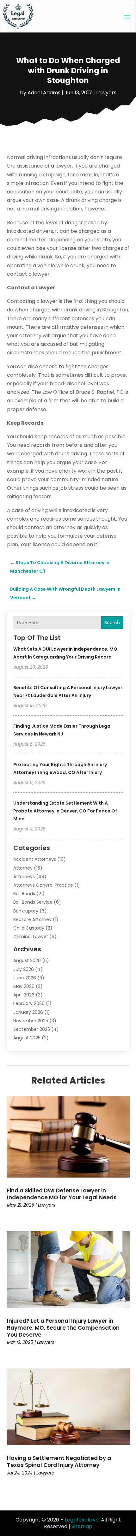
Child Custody (28, 928)
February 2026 (29, 1003)
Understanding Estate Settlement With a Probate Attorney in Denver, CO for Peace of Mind (65, 811)
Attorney (23, 868)
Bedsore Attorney (32, 919)
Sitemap (81, 1526)
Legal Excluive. (82, 1519)
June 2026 (24, 978)
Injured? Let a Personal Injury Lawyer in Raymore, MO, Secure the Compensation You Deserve (63, 1327)
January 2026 (28, 1012)
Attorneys (24, 876)
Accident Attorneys (34, 859)
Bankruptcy (25, 911)
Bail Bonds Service (33, 902)
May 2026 (23, 986)
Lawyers (106, 92)
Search (112, 622)
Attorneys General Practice (43, 885)
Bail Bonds (24, 893)
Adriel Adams (44, 92)
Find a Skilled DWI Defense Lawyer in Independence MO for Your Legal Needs (62, 1194)
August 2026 (27, 960)
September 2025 (31, 1029)
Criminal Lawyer (30, 936)
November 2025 (30, 1021)
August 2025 (26, 1038)
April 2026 (23, 995)
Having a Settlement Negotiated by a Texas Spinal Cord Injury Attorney (59, 1461)
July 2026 (23, 969)
